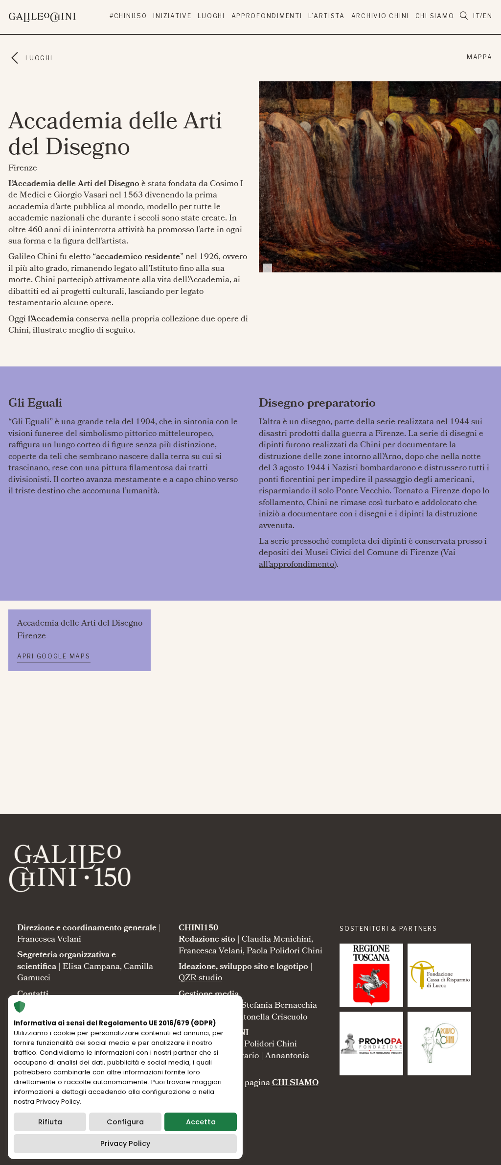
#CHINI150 (128, 16)
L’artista (326, 16)
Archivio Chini (380, 16)
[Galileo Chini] (59, 15)
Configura (125, 1122)
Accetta (201, 1122)
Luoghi (211, 16)
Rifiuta (50, 1122)
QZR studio (200, 978)
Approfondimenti (266, 16)
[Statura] (371, 975)
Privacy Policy (125, 1143)
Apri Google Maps (54, 656)
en (487, 16)
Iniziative (172, 16)
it (476, 16)
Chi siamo (435, 16)
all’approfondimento (296, 565)
